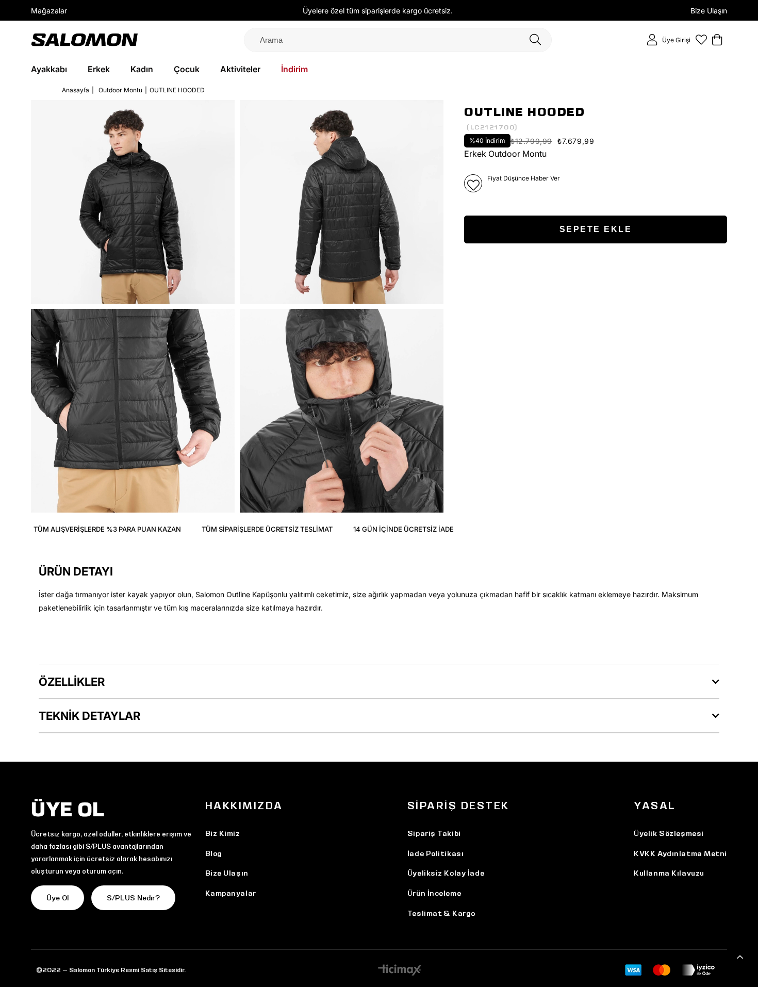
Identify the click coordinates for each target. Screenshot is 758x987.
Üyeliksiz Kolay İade (445, 873)
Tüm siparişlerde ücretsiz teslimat (267, 529)
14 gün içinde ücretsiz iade (403, 529)
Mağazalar (49, 10)
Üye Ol (57, 897)
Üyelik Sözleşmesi (669, 833)
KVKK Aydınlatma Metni (680, 853)
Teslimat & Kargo (441, 913)
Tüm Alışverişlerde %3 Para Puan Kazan (107, 529)
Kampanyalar (230, 893)
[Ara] (535, 40)
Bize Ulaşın (708, 10)
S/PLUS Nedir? (133, 897)
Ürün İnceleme (434, 893)
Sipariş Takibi (434, 833)
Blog (213, 853)
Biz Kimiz (222, 833)
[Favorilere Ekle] (473, 183)
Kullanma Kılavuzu (669, 873)
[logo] (84, 39)
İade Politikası (435, 853)
